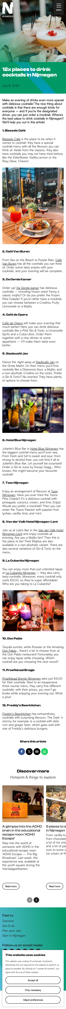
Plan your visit (11, 931)
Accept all (33, 980)
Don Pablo (9, 650)
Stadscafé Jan (45, 362)
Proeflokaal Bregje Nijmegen (21, 678)
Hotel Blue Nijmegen (44, 448)
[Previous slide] (29, 900)
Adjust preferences (33, 999)
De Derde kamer (27, 288)
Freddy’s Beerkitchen (16, 714)
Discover (8, 921)
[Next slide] (36, 900)
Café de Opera (12, 323)
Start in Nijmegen (13, 935)
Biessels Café (11, 139)
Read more (11, 887)
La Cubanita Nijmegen (21, 573)
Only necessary (33, 990)
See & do (8, 926)
